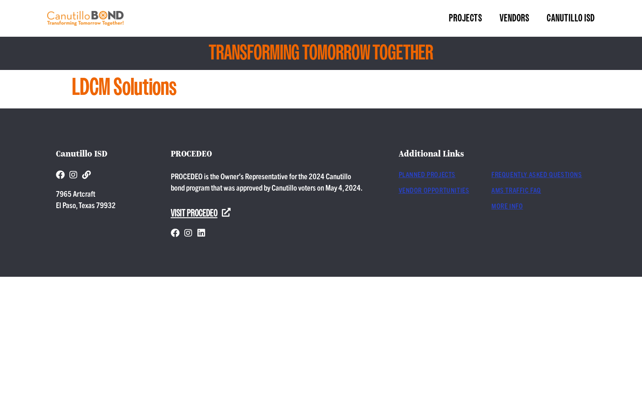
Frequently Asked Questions (536, 174)
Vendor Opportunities (434, 189)
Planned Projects (427, 174)
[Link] (86, 175)
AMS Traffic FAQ (516, 189)
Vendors (514, 18)
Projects (465, 18)
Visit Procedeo (194, 213)
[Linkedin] (201, 233)
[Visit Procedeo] (226, 212)
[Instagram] (73, 175)
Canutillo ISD (571, 18)
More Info (507, 205)
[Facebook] (60, 175)
